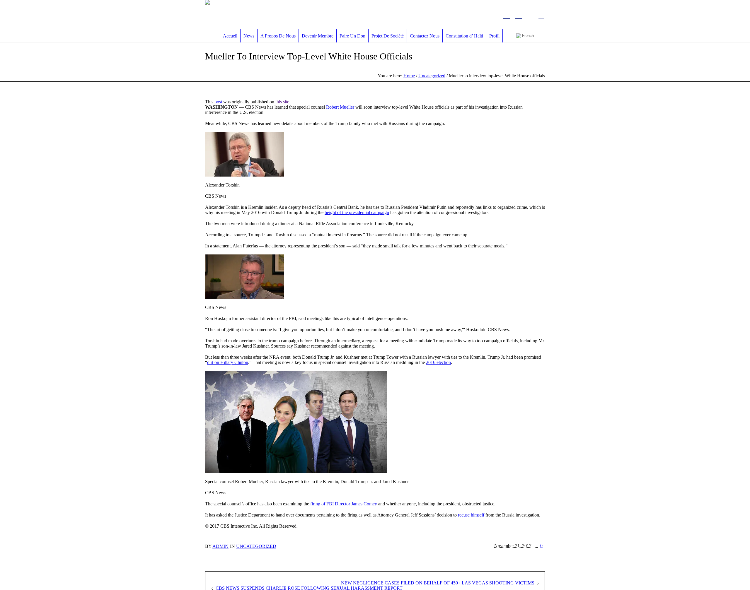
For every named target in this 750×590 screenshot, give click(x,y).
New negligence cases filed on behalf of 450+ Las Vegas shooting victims (437, 582)
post (218, 101)
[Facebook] (518, 14)
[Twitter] (506, 14)
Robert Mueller (340, 107)
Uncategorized (431, 75)
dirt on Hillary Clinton (227, 362)
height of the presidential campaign (357, 212)
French (527, 35)
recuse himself (471, 514)
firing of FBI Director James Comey (343, 503)
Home (409, 75)
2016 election (438, 362)
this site (282, 101)
